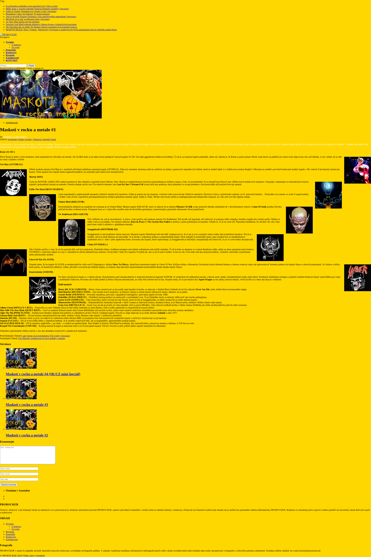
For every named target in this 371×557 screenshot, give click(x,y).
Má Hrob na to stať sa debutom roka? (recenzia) (28, 19)
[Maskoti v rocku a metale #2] (21, 429)
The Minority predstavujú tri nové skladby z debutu (41, 338)
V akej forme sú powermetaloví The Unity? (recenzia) (45, 336)
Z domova (16, 45)
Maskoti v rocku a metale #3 (27, 404)
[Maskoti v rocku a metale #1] (51, 117)
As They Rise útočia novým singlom (22, 22)
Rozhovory (11, 52)
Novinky (10, 42)
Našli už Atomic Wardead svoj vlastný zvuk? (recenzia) (31, 11)
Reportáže (11, 50)
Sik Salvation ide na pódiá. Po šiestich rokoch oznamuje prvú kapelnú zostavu (41, 27)
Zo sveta (15, 47)
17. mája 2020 (18, 137)
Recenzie (10, 55)
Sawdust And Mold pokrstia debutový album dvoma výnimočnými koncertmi (41, 24)
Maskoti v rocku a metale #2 (27, 435)
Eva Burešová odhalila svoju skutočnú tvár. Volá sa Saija (32, 6)
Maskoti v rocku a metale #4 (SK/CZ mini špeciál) (43, 374)
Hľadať (31, 66)
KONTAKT (12, 60)
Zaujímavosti (12, 58)
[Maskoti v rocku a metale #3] (21, 398)
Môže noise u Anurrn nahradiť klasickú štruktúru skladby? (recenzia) (37, 9)
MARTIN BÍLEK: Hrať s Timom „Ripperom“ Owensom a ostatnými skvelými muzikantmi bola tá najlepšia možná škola (61, 29)
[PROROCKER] (8, 34)
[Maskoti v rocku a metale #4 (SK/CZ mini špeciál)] (21, 368)
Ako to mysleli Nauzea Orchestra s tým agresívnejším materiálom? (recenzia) (41, 16)
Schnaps (7, 137)
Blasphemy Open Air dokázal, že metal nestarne (28, 14)
